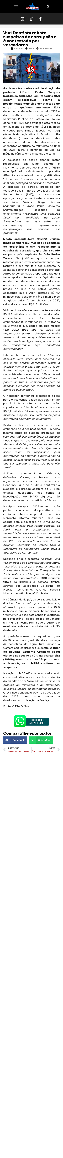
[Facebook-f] (40, 19)
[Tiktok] (31, 19)
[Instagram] (23, 19)
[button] (16, 6)
